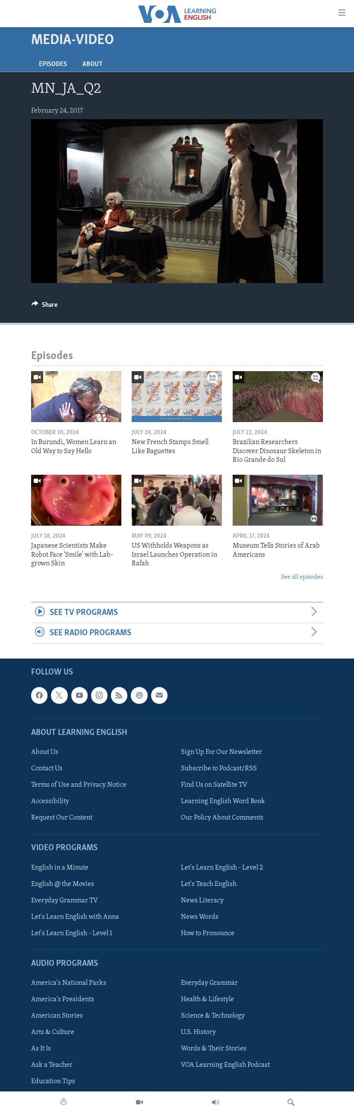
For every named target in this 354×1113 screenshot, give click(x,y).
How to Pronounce (207, 933)
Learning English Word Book (223, 801)
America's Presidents (62, 999)
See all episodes (302, 577)
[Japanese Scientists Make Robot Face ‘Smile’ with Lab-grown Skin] (76, 500)
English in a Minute (59, 867)
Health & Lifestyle (207, 999)
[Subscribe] (159, 695)
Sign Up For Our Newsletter (221, 752)
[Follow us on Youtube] (79, 695)
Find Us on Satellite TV (214, 785)
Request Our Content (61, 817)
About (92, 64)
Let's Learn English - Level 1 (71, 933)
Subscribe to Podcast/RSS (219, 768)
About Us (44, 752)
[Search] (291, 1102)
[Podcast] (139, 695)
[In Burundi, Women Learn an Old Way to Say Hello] (76, 396)
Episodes (53, 64)
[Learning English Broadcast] (215, 1102)
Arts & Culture (52, 1032)
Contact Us (47, 768)
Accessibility (50, 801)
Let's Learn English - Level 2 (222, 867)
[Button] (44, 307)
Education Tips (53, 1081)
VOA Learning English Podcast (225, 1065)
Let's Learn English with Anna (75, 916)
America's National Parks (68, 983)
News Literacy (202, 900)
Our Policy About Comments (222, 817)
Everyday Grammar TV (64, 900)
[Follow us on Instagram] (99, 695)
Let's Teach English (209, 883)
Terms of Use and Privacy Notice (78, 785)
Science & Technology (213, 1015)
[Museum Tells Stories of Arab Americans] (278, 500)
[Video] (139, 1102)
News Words (199, 916)
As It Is (41, 1048)
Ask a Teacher (52, 1065)
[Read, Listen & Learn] (63, 1102)
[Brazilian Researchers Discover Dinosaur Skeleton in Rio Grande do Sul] (278, 396)
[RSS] (119, 695)
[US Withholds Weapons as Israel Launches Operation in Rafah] (177, 500)
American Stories (57, 1015)
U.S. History (198, 1032)
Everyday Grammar (209, 983)
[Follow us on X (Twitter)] (59, 695)
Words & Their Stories (214, 1048)
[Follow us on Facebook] (39, 695)
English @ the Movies (62, 883)
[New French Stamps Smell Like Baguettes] (177, 396)
